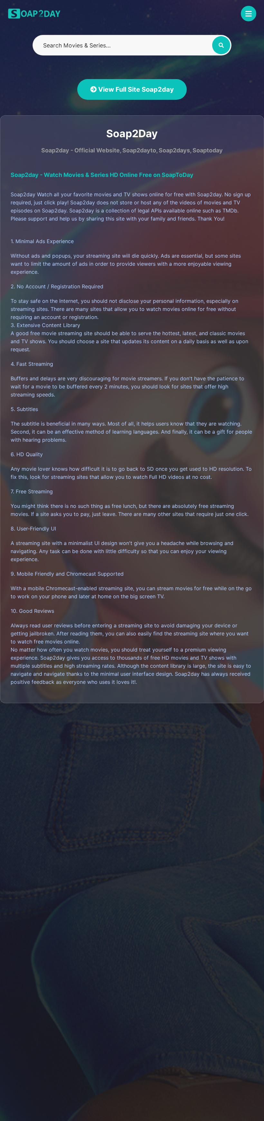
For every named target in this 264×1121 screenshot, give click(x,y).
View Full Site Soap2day (135, 89)
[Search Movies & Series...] (221, 45)
